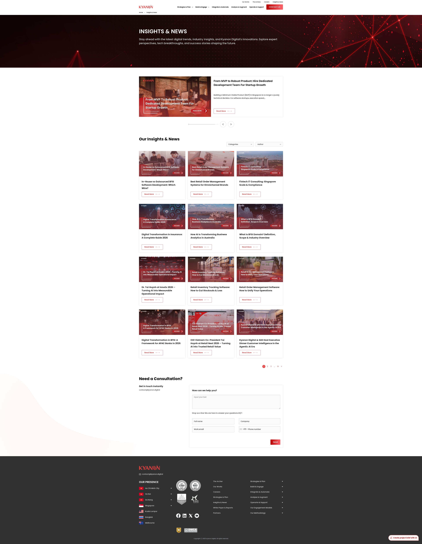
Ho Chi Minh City (152, 488)
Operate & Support (256, 7)
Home (141, 12)
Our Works (245, 2)
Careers (266, 2)
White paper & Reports (223, 507)
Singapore (149, 505)
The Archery (257, 2)
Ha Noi (148, 494)
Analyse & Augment (239, 7)
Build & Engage (201, 7)
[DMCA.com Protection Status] (190, 532)
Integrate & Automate (220, 7)
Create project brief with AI (405, 538)
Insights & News (278, 2)
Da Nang (149, 500)
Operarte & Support (258, 502)
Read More (221, 111)
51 (278, 366)
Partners (216, 513)
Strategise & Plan (184, 7)
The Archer (218, 481)
